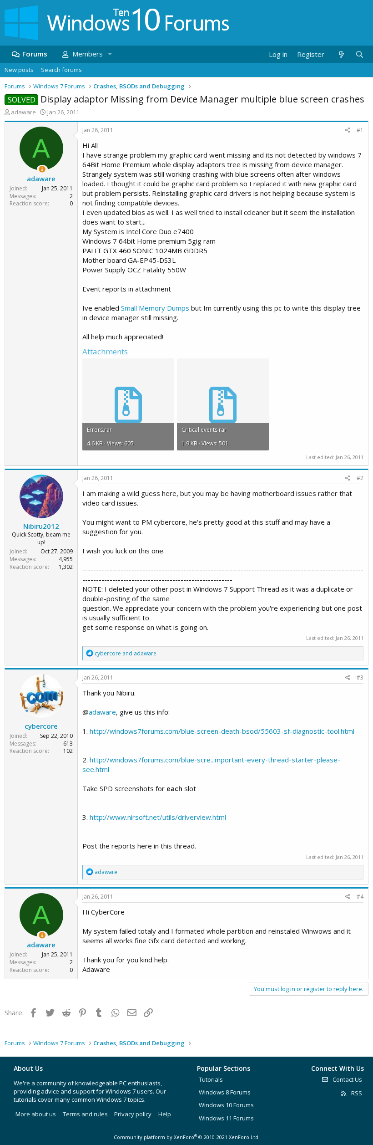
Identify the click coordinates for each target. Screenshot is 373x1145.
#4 (360, 896)
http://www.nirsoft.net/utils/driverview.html (158, 817)
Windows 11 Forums (226, 1118)
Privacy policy (132, 1114)
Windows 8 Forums (225, 1092)
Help (164, 1114)
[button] (109, 54)
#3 (360, 677)
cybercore (41, 726)
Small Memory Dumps (155, 307)
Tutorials (211, 1079)
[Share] (347, 130)
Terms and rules (85, 1114)
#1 (360, 130)
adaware (23, 112)
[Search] (359, 54)
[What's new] (341, 54)
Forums (34, 53)
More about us (35, 1114)
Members (87, 53)
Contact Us (346, 1079)
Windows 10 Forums (226, 1105)
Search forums (61, 70)
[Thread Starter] (42, 169)
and (125, 653)
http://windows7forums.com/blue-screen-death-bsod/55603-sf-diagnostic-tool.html (222, 731)
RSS (356, 1093)
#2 (360, 478)
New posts (19, 70)
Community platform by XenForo (187, 1137)
